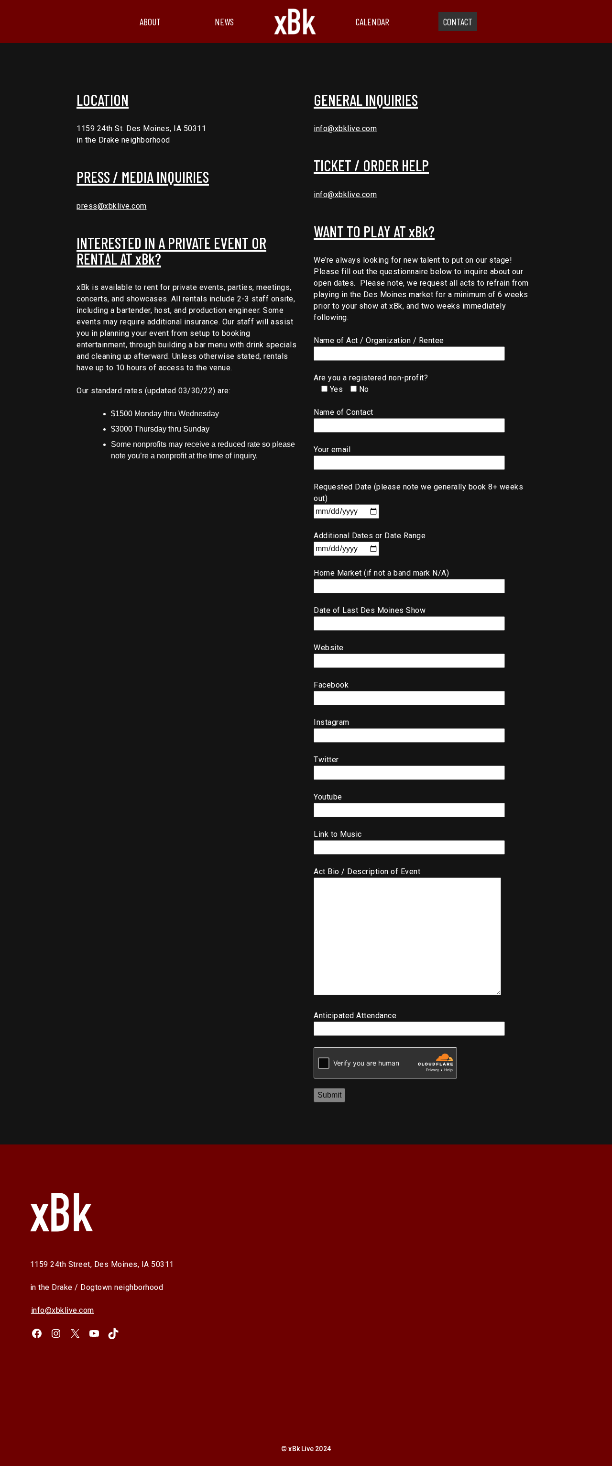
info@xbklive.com (345, 128)
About (150, 21)
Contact (457, 21)
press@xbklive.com (111, 206)
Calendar (372, 21)
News (224, 21)
